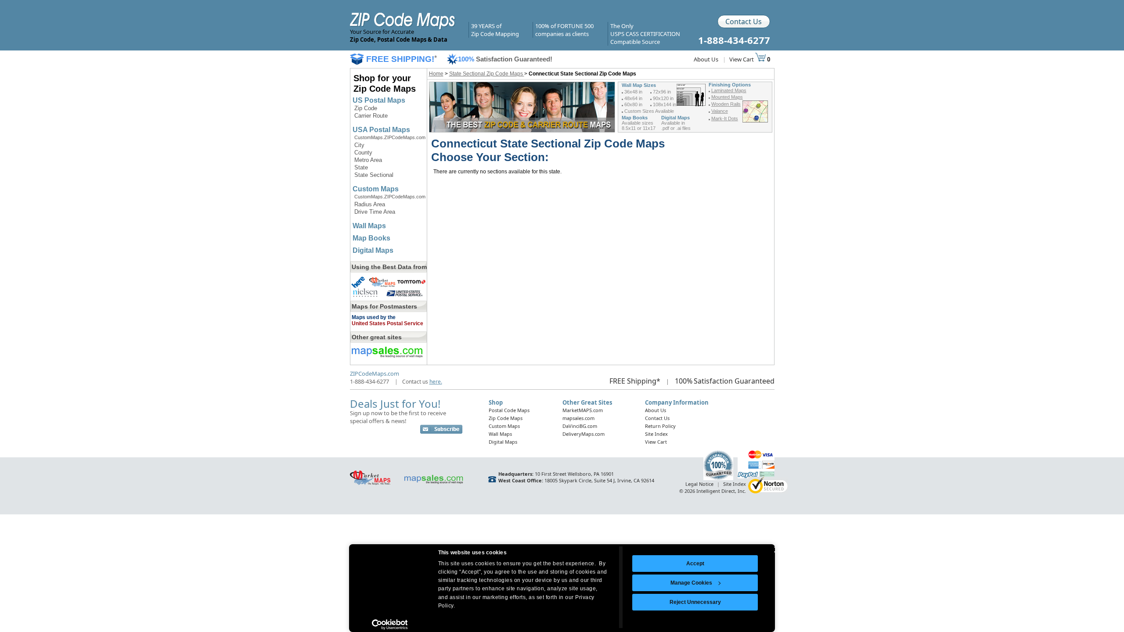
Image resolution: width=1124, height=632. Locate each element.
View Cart (742, 59)
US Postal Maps (379, 100)
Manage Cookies (691, 583)
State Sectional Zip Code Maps (486, 74)
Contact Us (743, 21)
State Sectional (373, 175)
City (359, 145)
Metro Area (368, 160)
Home (436, 74)
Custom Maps (376, 189)
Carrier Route (371, 115)
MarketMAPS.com (582, 410)
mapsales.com (578, 418)
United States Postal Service (387, 323)
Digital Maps (373, 250)
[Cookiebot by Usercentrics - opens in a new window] (389, 624)
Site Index (656, 434)
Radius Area (369, 204)
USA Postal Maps (381, 129)
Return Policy (660, 426)
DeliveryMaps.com (583, 434)
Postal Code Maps (509, 410)
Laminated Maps (728, 90)
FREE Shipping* (634, 381)
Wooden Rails (726, 104)
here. (435, 381)
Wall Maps (369, 226)
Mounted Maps (727, 97)
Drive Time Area (374, 211)
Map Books (371, 238)
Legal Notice (699, 484)
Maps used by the (374, 317)
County (363, 152)
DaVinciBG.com (579, 426)
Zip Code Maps (505, 418)
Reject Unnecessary (695, 602)
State (361, 167)
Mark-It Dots (724, 118)
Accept (695, 563)
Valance (719, 111)
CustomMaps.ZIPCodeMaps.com (389, 137)
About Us (706, 59)
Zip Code (365, 108)
